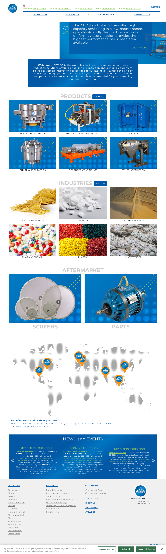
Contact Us (91, 498)
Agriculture (14, 490)
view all (99, 96)
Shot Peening (15, 530)
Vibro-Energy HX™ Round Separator (79, 458)
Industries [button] (40, 14)
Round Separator (54, 490)
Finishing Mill (53, 512)
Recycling (13, 527)
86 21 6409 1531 (133, 9)
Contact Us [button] (142, 14)
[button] (12, 43)
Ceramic (12, 496)
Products (52, 485)
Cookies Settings (106, 549)
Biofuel (11, 493)
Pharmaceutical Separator (59, 499)
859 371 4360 (39, 9)
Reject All (126, 549)
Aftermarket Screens (95, 493)
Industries (14, 485)
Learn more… (80, 47)
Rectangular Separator (57, 493)
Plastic (11, 518)
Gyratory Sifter (53, 496)
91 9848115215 (108, 9)
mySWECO (90, 512)
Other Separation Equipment (61, 505)
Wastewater (14, 534)
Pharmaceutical (16, 515)
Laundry (12, 505)
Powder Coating (16, 521)
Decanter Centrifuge (56, 502)
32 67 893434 (64, 9)
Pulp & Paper (14, 524)
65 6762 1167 (86, 9)
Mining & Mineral (16, 512)
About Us (90, 503)
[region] (83, 549)
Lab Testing (91, 507)
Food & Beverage (16, 502)
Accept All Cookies (146, 549)
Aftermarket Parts (94, 490)
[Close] (162, 549)
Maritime (12, 509)
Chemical (12, 499)
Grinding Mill (53, 509)
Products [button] (72, 14)
